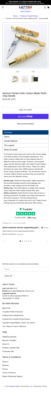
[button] (45, 7)
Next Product (25, 11)
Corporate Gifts (8, 351)
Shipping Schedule (9, 337)
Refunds (5, 365)
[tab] (25, 132)
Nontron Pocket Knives (29, 16)
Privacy (5, 369)
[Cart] (48, 8)
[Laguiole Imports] (25, 7)
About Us (5, 344)
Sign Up (8, 276)
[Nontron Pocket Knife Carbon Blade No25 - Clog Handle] (25, 45)
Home (15, 16)
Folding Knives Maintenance (13, 315)
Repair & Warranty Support (12, 376)
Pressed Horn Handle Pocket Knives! (16, 319)
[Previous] (18, 71)
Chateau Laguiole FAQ (10, 348)
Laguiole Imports (14, 386)
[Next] (33, 71)
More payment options (25, 123)
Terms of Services (9, 373)
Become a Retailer (9, 340)
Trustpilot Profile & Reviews (12, 312)
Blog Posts (6, 308)
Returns (5, 362)
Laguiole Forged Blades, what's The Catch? (18, 323)
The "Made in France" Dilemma (14, 326)
